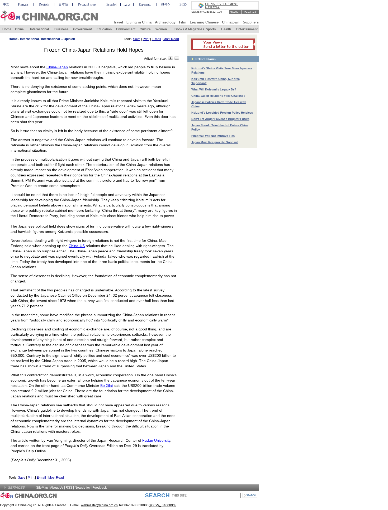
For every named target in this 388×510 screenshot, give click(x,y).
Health (226, 29)
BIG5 (183, 4)
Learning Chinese (204, 22)
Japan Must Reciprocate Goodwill (214, 142)
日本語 (63, 4)
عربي (127, 4)
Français (23, 4)
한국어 (166, 4)
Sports (211, 29)
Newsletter (82, 487)
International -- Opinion (58, 39)
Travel (118, 22)
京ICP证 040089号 (162, 505)
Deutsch (44, 4)
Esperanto (145, 4)
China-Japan (57, 67)
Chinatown (230, 22)
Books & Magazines (189, 29)
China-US (77, 246)
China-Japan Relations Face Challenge (218, 95)
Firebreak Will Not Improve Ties (213, 135)
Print (146, 39)
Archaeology (165, 22)
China (19, 29)
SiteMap (235, 12)
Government (82, 29)
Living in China (139, 22)
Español (111, 4)
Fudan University (156, 440)
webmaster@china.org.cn (99, 505)
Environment (125, 29)
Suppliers (251, 22)
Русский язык (87, 4)
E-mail (156, 39)
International (39, 29)
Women (161, 29)
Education (104, 29)
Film (182, 22)
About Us (56, 487)
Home (6, 29)
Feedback (250, 12)
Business (61, 29)
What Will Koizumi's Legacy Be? (213, 89)
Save (136, 39)
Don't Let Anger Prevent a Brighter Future (220, 119)
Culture (145, 29)
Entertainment (247, 29)
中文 (6, 4)
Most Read (171, 39)
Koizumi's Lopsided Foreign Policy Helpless (222, 112)
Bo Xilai (106, 385)
